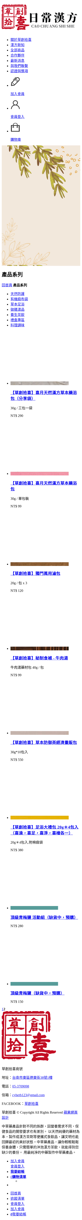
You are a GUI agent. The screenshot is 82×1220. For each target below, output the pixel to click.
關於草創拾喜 (20, 40)
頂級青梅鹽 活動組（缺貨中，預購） (44, 917)
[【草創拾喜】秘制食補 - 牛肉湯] (39, 648)
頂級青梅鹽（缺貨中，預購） (37, 993)
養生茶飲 (17, 315)
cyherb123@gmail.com (28, 1095)
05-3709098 (20, 1086)
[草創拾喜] (29, 1060)
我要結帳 (18, 1214)
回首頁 (7, 285)
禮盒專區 (17, 320)
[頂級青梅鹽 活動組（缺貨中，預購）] (39, 908)
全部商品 (17, 50)
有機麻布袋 (19, 299)
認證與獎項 (19, 71)
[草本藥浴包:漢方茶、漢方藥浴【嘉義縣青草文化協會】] (39, 28)
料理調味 (17, 325)
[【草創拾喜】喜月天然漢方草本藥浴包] (39, 473)
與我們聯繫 (19, 66)
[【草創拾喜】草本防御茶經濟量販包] (39, 733)
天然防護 (17, 294)
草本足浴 (17, 304)
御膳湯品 (17, 309)
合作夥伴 (17, 55)
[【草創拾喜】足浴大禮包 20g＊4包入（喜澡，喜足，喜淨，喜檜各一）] (39, 817)
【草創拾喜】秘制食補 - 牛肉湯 (39, 658)
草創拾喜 (31, 1104)
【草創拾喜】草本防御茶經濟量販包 (43, 742)
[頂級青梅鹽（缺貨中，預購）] (39, 984)
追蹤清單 (17, 1198)
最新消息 (17, 60)
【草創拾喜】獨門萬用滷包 (35, 573)
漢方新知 (17, 45)
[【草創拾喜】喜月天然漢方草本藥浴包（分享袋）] (39, 383)
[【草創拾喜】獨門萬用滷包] (39, 564)
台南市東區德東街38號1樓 (32, 1077)
